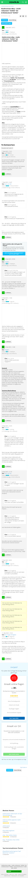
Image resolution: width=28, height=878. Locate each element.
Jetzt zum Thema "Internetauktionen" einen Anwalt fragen (14, 254)
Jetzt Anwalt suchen (14, 754)
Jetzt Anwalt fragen (6, 23)
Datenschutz (7, 875)
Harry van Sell (7, 184)
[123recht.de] (14, 2)
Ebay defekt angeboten (8, 830)
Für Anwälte (21, 875)
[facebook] (23, 16)
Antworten (4, 20)
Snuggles (6, 30)
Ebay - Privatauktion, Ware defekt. (11, 839)
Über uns (11, 874)
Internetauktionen (9, 6)
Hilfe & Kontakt (4, 874)
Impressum (14, 875)
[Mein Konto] (26, 2)
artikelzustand (6, 826)
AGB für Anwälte (22, 874)
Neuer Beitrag (12, 20)
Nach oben (23, 767)
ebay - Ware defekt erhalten (10, 835)
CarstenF (6, 427)
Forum (2, 6)
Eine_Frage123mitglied (10, 634)
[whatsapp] (26, 16)
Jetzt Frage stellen (14, 718)
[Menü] (2, 2)
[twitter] (21, 16)
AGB (16, 874)
